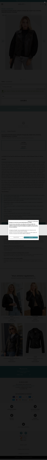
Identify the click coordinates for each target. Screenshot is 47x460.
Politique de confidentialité (33, 221)
